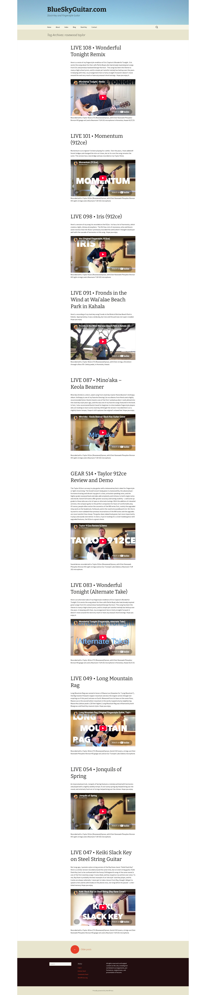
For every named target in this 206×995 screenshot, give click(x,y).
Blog (74, 27)
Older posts (82, 949)
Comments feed (83, 974)
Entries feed (82, 971)
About (58, 27)
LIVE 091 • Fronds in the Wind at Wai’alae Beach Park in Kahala (99, 300)
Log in (80, 968)
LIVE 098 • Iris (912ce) (96, 216)
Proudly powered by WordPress (103, 991)
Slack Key (84, 27)
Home (49, 27)
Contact (94, 27)
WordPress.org (83, 978)
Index (66, 27)
